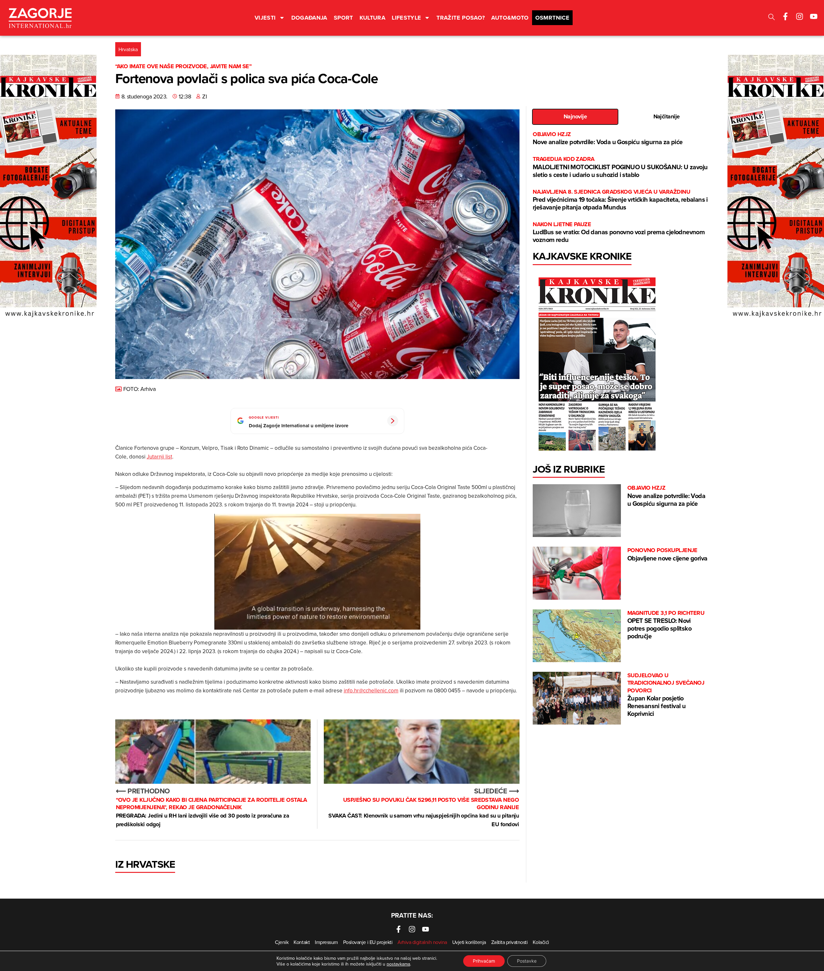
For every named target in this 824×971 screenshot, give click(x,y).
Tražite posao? (460, 18)
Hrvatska (128, 49)
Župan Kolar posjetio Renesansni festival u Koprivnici (666, 695)
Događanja (309, 18)
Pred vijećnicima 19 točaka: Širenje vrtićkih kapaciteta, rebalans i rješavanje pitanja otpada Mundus (620, 200)
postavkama (398, 964)
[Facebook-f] (785, 16)
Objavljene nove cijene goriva (667, 554)
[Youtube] (814, 16)
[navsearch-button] (771, 18)
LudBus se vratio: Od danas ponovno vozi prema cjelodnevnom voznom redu (619, 232)
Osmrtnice (552, 18)
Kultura (373, 18)
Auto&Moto (510, 18)
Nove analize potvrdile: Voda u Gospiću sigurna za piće (608, 138)
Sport (343, 18)
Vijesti (265, 18)
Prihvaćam (484, 961)
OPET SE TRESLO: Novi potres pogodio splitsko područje (666, 625)
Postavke (527, 961)
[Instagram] (799, 16)
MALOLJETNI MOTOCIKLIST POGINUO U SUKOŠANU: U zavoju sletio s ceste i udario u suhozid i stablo (620, 167)
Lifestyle (406, 18)
